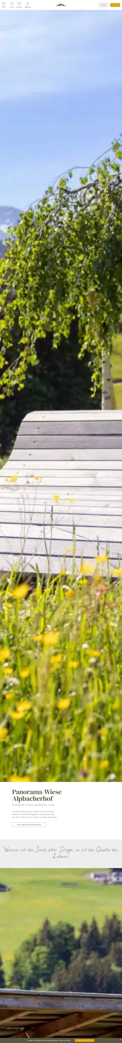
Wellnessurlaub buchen (29, 825)
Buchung (115, 5)
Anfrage (103, 5)
